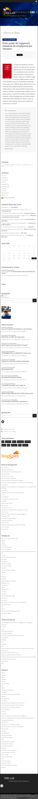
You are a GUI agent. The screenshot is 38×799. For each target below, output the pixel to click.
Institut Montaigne (6, 761)
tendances (25, 445)
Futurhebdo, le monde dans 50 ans (10, 499)
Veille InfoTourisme (6, 604)
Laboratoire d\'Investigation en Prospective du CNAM (14, 510)
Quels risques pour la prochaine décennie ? (14, 345)
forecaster (25, 144)
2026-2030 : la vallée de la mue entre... (13, 337)
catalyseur (13, 123)
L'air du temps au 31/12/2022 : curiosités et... (14, 401)
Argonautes (4, 545)
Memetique (4, 700)
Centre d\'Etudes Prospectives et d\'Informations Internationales (17, 482)
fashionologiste (9, 144)
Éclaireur (21, 140)
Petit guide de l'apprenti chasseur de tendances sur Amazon (17, 46)
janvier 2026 (4, 178)
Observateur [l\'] (5, 583)
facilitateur (22, 142)
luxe (3, 441)
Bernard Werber (5, 474)
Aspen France (4, 722)
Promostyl (3, 591)
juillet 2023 (4, 188)
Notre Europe (4, 728)
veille (8, 445)
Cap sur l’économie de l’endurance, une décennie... (17, 329)
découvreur (17, 136)
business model (25, 121)
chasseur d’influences (23, 123)
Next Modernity (5, 698)
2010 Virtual (4, 467)
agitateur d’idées (12, 113)
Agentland (3, 624)
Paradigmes (4, 692)
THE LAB (9, 13)
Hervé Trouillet (5, 271)
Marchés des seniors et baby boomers (10, 611)
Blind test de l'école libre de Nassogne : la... (13, 235)
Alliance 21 (4, 679)
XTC (2, 606)
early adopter (14, 140)
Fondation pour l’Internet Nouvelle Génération (12, 492)
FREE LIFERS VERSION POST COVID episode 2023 (17, 393)
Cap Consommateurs (6, 547)
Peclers (3, 587)
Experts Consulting (6, 563)
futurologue (23, 146)
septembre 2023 (5, 186)
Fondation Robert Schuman (8, 752)
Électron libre (14, 142)
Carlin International (6, 549)
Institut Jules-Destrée (6, 735)
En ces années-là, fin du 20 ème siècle (11, 213)
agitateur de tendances (24, 113)
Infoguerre (3, 748)
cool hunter (8, 134)
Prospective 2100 (5, 516)
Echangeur (4, 639)
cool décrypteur (24, 131)
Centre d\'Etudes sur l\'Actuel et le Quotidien (12, 726)
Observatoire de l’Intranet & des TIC (10, 652)
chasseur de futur (10, 125)
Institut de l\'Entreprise (7, 737)
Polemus (3, 767)
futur (20, 445)
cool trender (16, 134)
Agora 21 (3, 673)
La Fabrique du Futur (6, 507)
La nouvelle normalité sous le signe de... (13, 385)
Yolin (2, 663)
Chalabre (31, 227)
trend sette (27, 441)
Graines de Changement (7, 746)
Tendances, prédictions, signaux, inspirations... (15, 361)
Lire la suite (9, 166)
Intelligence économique (7, 720)
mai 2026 (3, 175)
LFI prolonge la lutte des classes (10, 233)
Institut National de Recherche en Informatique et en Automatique (17, 648)
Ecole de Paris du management (9, 750)
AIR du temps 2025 (7, 369)
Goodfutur (4, 568)
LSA (2, 574)
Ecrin (2, 642)
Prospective (14, 445)
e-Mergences (4, 561)
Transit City (4, 600)
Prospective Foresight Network (8, 518)
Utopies (3, 681)
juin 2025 (3, 182)
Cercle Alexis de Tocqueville (7, 741)
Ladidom (3, 572)
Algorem (3, 540)
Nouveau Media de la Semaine (8, 581)
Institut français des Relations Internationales (12, 705)
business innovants (16, 121)
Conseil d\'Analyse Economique (9, 765)
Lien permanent (11, 110)
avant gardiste (24, 117)
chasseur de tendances (21, 125)
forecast (19, 144)
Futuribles (3, 501)
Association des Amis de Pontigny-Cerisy (11, 472)
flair (15, 144)
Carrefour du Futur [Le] (7, 476)
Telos (2, 685)
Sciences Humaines (6, 763)
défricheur (18, 138)
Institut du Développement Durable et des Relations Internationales (18, 718)
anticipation (20, 441)
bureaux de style (20, 119)
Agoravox (3, 675)
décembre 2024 (5, 184)
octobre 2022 (4, 195)
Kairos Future (4, 529)
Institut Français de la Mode (8, 570)
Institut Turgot (4, 754)
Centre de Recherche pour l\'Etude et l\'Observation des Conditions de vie (18, 552)
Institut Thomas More (6, 756)
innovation (8, 441)
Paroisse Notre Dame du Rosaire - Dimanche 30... (14, 209)
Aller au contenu (5, 1)
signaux (4, 445)
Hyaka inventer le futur (7, 503)
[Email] (2, 421)
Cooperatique (4, 637)
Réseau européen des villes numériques (11, 655)
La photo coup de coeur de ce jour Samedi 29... (14, 223)
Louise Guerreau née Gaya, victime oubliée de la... (15, 215)
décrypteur (24, 136)
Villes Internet (4, 661)
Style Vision (4, 598)
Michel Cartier (4, 512)
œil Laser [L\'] (4, 585)
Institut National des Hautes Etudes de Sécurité (12, 703)
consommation (15, 131)
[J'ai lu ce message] (36, 794)
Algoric (3, 677)
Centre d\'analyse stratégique (8, 478)
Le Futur (3, 495)
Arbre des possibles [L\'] (7, 469)
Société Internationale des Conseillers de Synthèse (13, 525)
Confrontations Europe (7, 743)
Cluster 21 (3, 711)
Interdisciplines (5, 733)
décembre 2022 (5, 193)
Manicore (3, 731)
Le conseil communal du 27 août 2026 (11, 229)
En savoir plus (12, 797)
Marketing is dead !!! (6, 613)
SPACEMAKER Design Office (8, 596)
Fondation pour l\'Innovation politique (10, 707)
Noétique (3, 696)
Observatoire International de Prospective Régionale (14, 514)
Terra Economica (5, 683)
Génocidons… (5, 207)
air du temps (8, 115)
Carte (3, 284)
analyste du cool (16, 115)
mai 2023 (3, 190)
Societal (3, 688)
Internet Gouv (4, 650)
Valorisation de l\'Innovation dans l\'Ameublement (13, 602)
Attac (2, 739)
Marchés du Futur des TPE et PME (9, 538)
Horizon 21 (4, 713)
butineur (7, 123)
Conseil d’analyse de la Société (8, 557)
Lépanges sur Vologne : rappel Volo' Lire (12, 219)
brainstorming (12, 119)
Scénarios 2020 (5, 522)
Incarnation (14, 207)
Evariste (3, 644)
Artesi (2, 629)
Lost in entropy (5, 527)
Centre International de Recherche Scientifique (12, 635)
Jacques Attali (4, 505)
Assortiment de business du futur (11, 377)
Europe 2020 (4, 490)
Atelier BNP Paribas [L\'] (7, 631)
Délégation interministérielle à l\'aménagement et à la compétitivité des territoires (18, 487)
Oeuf (2, 759)
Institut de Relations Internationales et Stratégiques (13, 716)
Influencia (3, 576)
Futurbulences (4, 497)
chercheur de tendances (22, 127)
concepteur (8, 129)
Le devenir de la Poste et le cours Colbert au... (13, 227)
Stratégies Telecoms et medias (8, 659)
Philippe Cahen (5, 589)
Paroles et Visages (29, 213)
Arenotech (3, 627)
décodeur (10, 136)
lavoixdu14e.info (6, 211)
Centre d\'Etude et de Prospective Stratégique (12, 480)
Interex (3, 609)
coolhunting (23, 134)
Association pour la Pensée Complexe (10, 724)
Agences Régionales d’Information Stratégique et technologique (16, 622)
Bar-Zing (24, 233)
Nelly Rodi (3, 578)
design (24, 138)
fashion (28, 142)
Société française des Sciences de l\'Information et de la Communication (18, 657)
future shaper (16, 146)
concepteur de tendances (19, 129)
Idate (2, 646)
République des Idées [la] (7, 690)
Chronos (3, 555)
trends (14, 441)
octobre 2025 (4, 180)
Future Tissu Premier (6, 566)
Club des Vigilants (5, 709)
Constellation (4, 484)
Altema (3, 543)
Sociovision (4, 594)
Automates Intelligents (6, 633)
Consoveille (4, 559)
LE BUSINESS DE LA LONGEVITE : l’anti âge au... (16, 353)
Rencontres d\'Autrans (6, 520)
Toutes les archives (9, 197)
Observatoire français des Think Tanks (10, 694)
